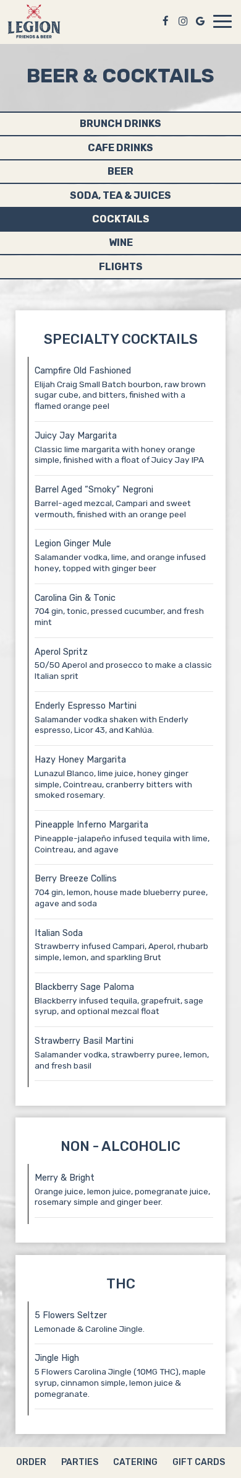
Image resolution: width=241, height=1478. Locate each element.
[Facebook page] (165, 21)
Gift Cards (198, 1462)
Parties (79, 1462)
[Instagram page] (183, 21)
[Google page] (200, 21)
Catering (135, 1462)
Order (31, 1462)
